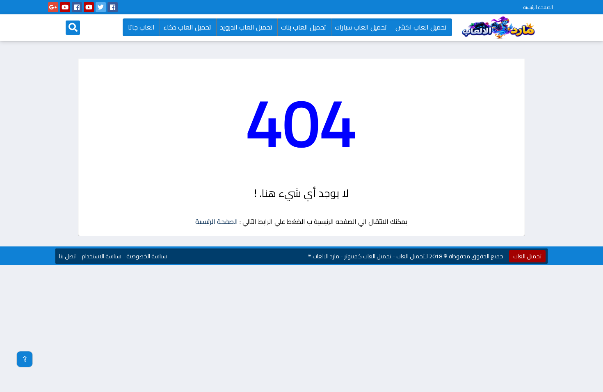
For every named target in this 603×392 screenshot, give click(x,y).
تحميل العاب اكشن (421, 27)
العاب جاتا (141, 27)
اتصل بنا (68, 256)
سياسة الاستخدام (101, 256)
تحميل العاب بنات (303, 27)
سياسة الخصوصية (146, 256)
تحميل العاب (527, 256)
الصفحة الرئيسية (538, 7)
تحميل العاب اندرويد (246, 27)
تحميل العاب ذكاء (187, 27)
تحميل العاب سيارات (361, 27)
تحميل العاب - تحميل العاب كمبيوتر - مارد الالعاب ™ (366, 256)
